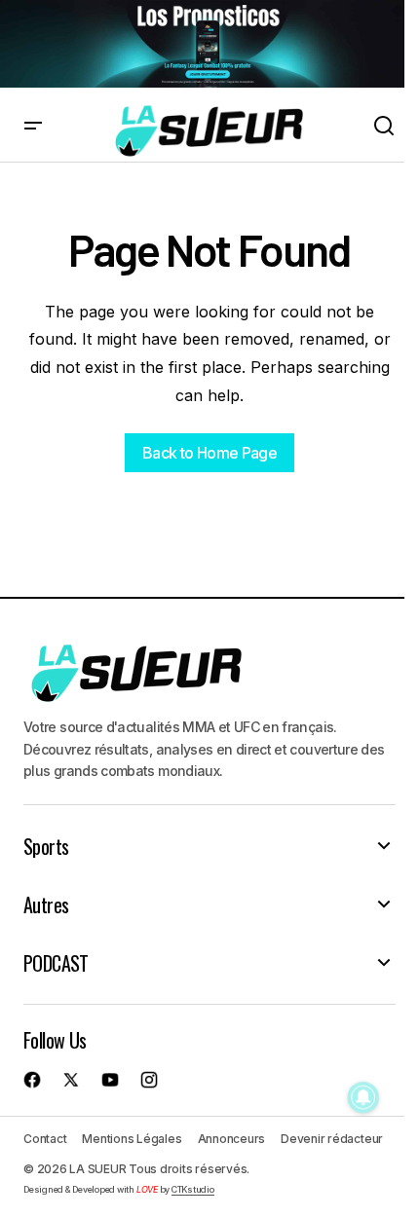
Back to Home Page (209, 452)
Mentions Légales (131, 1138)
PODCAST (56, 963)
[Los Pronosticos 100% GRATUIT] (202, 44)
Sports (45, 846)
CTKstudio (192, 1189)
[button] (33, 127)
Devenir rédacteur (332, 1138)
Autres (45, 904)
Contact (44, 1138)
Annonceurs (232, 1138)
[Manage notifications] (363, 1097)
